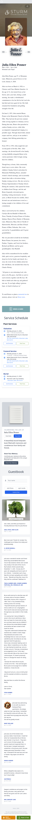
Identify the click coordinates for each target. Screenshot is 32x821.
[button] (16, 510)
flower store (21, 297)
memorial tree (22, 294)
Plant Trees (22, 343)
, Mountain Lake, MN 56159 (15, 380)
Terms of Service (21, 813)
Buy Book (17, 436)
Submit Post (16, 492)
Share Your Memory (11, 463)
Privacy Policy (11, 813)
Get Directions (9, 343)
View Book (8, 436)
